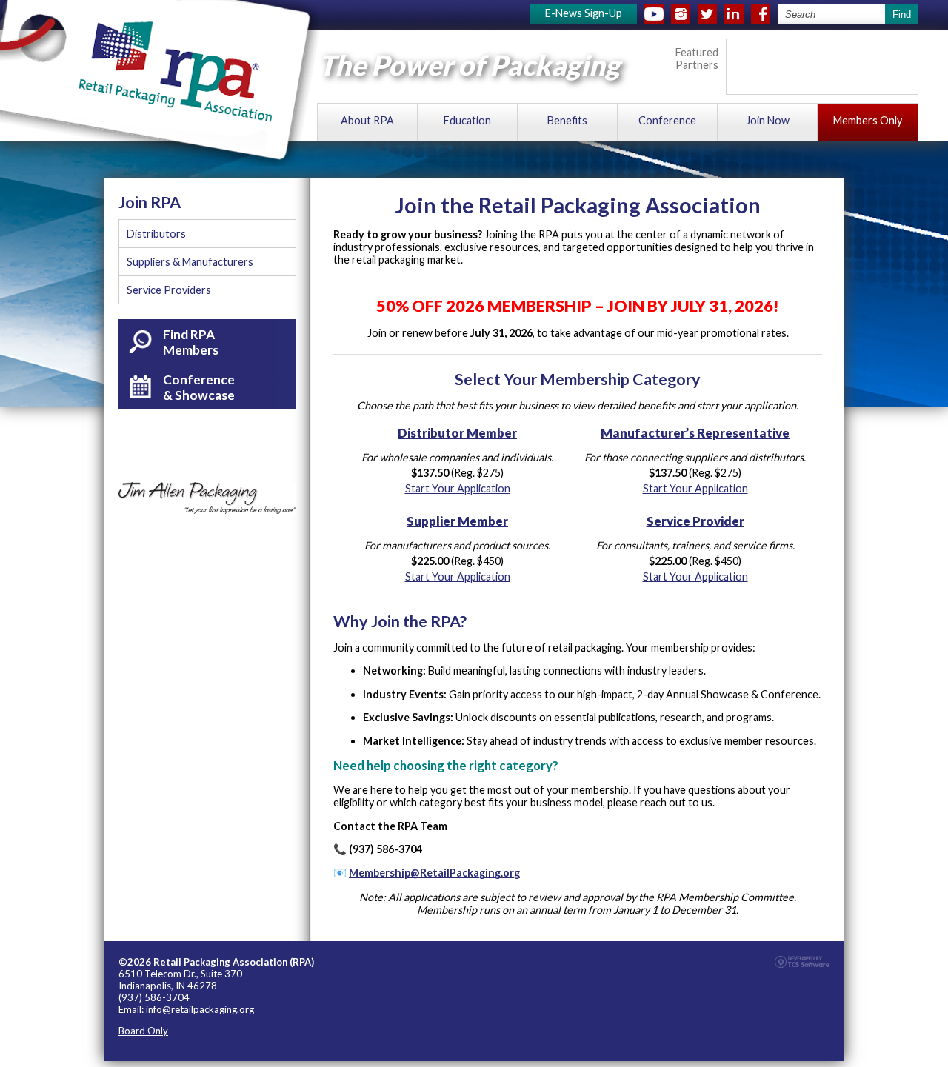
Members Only (867, 120)
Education (467, 120)
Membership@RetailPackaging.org (434, 872)
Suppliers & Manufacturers (190, 261)
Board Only (143, 1031)
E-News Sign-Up (583, 13)
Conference (667, 120)
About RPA (367, 120)
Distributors (156, 233)
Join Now (768, 120)
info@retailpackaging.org (200, 1009)
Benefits (567, 120)
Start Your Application (457, 488)
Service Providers (169, 290)
